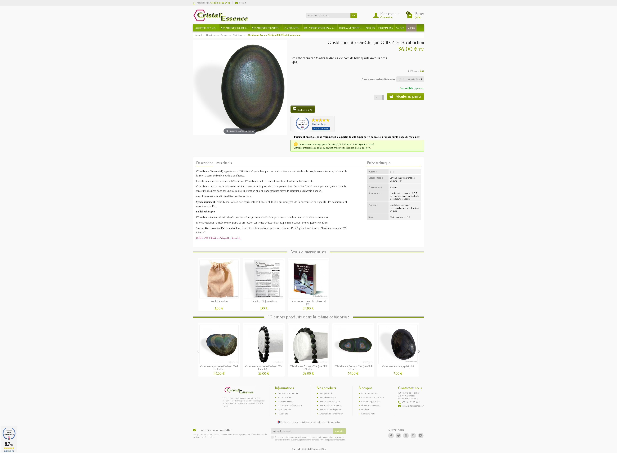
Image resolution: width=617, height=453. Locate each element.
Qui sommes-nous (369, 393)
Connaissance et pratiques (372, 397)
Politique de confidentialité (334, 439)
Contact (242, 2)
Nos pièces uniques (328, 397)
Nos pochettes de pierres (330, 409)
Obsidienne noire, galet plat (398, 366)
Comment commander (288, 393)
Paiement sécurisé (285, 401)
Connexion (386, 17)
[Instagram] (421, 435)
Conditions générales (370, 401)
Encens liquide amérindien (331, 413)
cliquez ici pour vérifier (331, 422)
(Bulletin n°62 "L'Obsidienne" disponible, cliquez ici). (218, 238)
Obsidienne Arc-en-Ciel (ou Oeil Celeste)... (219, 368)
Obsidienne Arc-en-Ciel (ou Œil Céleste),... (263, 368)
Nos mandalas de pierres (331, 405)
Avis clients (224, 163)
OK (353, 15)
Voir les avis (321, 128)
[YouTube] (406, 435)
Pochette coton (219, 301)
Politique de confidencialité (290, 405)
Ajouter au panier (409, 96)
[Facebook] (391, 435)
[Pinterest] (413, 435)
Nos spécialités (326, 393)
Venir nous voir (284, 409)
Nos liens (365, 409)
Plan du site (283, 413)
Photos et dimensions (370, 405)
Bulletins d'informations (264, 301)
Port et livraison (284, 397)
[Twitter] (398, 435)
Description (204, 163)
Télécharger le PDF (302, 109)
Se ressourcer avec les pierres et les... (308, 302)
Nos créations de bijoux (330, 401)
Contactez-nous (368, 413)
